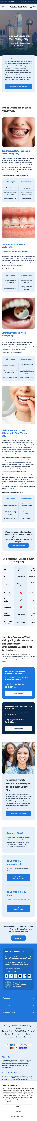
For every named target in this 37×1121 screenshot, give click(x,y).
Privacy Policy (7, 1101)
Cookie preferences (23, 1037)
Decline (18, 1111)
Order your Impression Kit (18, 877)
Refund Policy (20, 1031)
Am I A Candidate (18, 545)
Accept (18, 1106)
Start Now (18, 938)
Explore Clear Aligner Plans (18, 86)
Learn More (18, 693)
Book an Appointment (18, 909)
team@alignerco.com (12, 968)
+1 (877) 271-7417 (11, 971)
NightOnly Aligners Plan (18, 813)
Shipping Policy (18, 1034)
